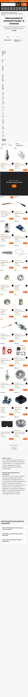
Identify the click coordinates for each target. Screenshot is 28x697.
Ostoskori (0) (24, 4)
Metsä (6, 12)
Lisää (11, 170)
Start (2, 12)
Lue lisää (14, 30)
